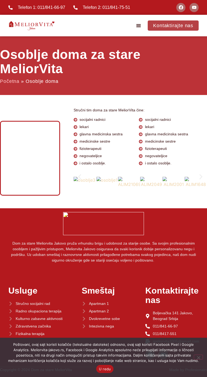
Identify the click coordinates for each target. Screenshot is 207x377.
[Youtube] (194, 7)
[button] (138, 25)
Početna (9, 81)
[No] (198, 357)
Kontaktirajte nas (172, 295)
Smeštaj (98, 290)
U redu (105, 369)
